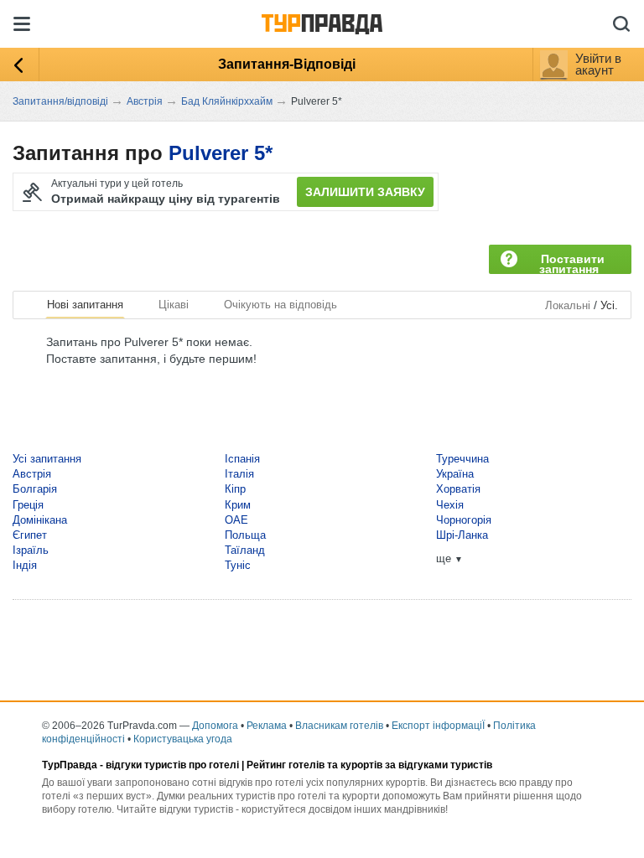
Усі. (609, 305)
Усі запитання (47, 458)
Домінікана (40, 520)
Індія (25, 565)
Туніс (238, 565)
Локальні (567, 305)
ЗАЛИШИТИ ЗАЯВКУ (365, 192)
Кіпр (235, 489)
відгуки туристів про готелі (172, 765)
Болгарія (35, 489)
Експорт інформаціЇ (438, 725)
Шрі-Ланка (462, 535)
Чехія (450, 505)
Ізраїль (31, 550)
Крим (238, 505)
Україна (455, 474)
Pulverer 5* (221, 153)
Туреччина (462, 458)
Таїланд (245, 550)
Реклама (267, 725)
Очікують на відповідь (280, 304)
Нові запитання (85, 304)
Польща (245, 535)
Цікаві (173, 304)
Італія (239, 474)
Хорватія (458, 489)
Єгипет (30, 535)
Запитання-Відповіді (287, 64)
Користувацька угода (182, 739)
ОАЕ (236, 520)
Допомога (215, 725)
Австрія (32, 474)
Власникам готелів (339, 725)
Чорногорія (463, 520)
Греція (28, 505)
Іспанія (242, 458)
